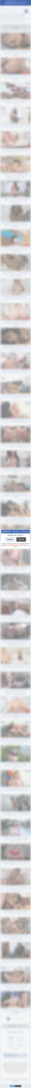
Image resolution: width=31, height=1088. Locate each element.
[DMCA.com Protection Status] (15, 1086)
